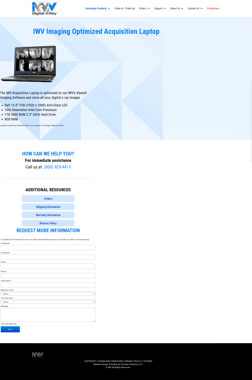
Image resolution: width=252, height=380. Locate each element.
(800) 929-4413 (57, 166)
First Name (5, 243)
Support (158, 8)
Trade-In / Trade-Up (124, 8)
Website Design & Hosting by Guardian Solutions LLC (118, 364)
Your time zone (7, 298)
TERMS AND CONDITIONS (110, 361)
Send (10, 329)
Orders (142, 8)
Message (5, 306)
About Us (175, 8)
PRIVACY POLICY (133, 361)
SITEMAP (147, 361)
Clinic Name (6, 280)
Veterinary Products (96, 8)
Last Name (5, 252)
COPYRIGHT (90, 361)
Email (3, 262)
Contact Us (193, 8)
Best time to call (7, 290)
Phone (4, 271)
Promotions (213, 8)
